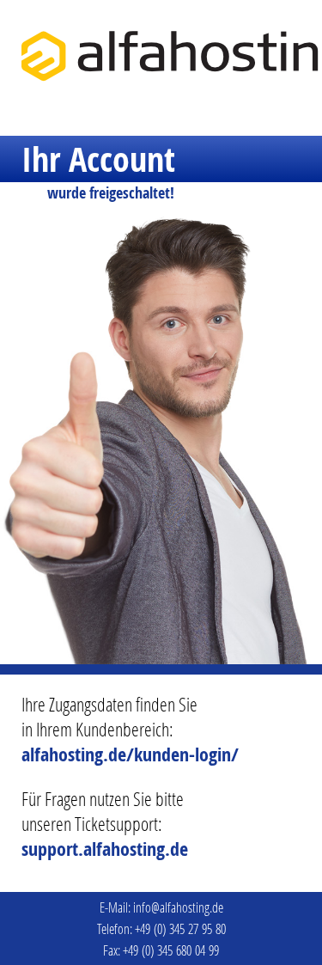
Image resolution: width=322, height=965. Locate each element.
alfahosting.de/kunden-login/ (130, 754)
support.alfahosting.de (104, 849)
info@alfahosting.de (178, 907)
